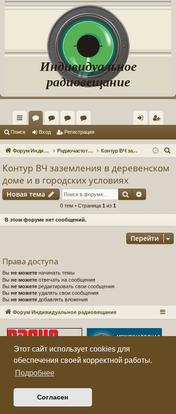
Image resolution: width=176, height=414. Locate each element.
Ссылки (21, 120)
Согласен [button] (52, 397)
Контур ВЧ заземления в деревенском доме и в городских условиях (85, 174)
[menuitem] (156, 118)
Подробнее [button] (34, 373)
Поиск (18, 132)
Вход (45, 132)
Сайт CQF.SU (53, 120)
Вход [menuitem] (142, 120)
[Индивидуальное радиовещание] (88, 28)
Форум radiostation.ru (69, 120)
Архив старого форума (85, 120)
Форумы (37, 120)
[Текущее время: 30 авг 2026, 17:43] (156, 151)
